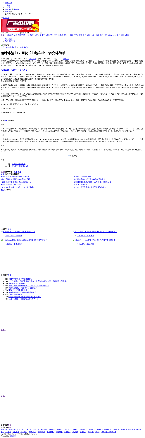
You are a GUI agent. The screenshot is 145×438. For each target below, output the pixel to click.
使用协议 (41, 432)
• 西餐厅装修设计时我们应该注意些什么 (16, 182)
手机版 (7, 5)
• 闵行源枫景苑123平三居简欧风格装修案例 (89, 179)
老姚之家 (4, 429)
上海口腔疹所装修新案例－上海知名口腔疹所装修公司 (28, 286)
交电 (76, 35)
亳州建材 (107, 429)
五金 (114, 35)
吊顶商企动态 (23, 47)
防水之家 (28, 429)
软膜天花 (21, 35)
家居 (88, 35)
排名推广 (67, 432)
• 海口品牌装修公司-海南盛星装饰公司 (15, 179)
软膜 (32, 35)
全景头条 (12, 429)
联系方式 (32, 432)
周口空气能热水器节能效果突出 (20, 279)
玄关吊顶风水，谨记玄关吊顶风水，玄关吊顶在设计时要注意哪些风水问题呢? (37, 281)
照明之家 (20, 429)
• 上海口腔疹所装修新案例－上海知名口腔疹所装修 (92, 182)
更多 (3, 172)
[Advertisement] (17, 260)
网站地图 (59, 432)
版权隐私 (50, 432)
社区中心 (8, 3)
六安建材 (115, 429)
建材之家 (32, 59)
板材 (80, 35)
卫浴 (118, 35)
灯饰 (127, 35)
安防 (84, 35)
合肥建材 (83, 429)
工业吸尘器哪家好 (15, 294)
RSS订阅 (91, 432)
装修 (66, 35)
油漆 (97, 35)
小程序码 (8, 9)
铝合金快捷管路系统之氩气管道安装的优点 (24, 297)
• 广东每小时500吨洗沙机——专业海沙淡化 (17, 187)
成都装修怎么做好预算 (16, 283)
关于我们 (23, 432)
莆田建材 (75, 429)
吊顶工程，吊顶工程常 (85, 244)
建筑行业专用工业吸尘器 (17, 290)
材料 (43, 35)
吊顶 (27, 35)
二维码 (7, 7)
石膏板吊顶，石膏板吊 (13, 236)
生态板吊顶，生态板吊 (85, 236)
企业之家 (16, 432)
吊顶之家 (49, 35)
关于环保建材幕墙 (18, 164)
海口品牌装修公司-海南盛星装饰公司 (22, 292)
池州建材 (99, 429)
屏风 (110, 35)
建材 (2, 432)
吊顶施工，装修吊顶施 (13, 244)
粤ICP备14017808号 (108, 432)
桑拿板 (60, 35)
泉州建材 (60, 429)
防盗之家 (36, 429)
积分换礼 (83, 432)
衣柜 (101, 35)
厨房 (122, 35)
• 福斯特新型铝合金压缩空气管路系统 (15, 176)
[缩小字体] (4, 58)
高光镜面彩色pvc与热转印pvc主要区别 (22, 288)
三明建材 (68, 429)
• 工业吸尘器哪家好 (80, 184)
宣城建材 (91, 429)
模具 (55, 35)
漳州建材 (52, 429)
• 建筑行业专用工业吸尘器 (11, 184)
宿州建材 (131, 429)
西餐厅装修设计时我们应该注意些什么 (23, 299)
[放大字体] (2, 58)
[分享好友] (5, 45)
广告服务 (75, 432)
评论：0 (66, 59)
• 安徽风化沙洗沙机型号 (82, 176)
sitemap (97, 432)
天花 (15, 35)
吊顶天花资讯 (11, 47)
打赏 (2, 160)
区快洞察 (44, 429)
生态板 (70, 35)
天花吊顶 (37, 35)
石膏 (93, 35)
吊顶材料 (9, 35)
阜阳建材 (139, 429)
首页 (2, 47)
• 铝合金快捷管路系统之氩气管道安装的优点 (89, 187)
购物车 (7, 11)
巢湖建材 (123, 429)
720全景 (8, 432)
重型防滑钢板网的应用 (20, 166)
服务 (105, 35)
